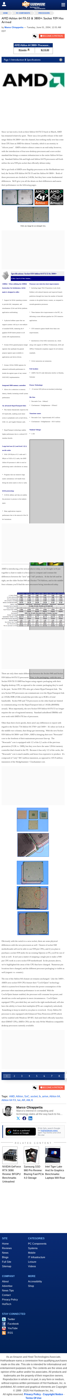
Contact (6, 1295)
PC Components (23, 13)
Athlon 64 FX (9, 1100)
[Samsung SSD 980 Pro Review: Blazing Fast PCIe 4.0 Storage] (31, 1155)
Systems (33, 1248)
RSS (10, 1332)
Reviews (7, 1248)
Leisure (32, 1261)
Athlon (19, 1096)
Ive (19, 1100)
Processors (44, 13)
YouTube (13, 1328)
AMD (12, 1096)
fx (40, 1096)
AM (28, 1100)
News (5, 1252)
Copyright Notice (53, 1394)
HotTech (6, 1304)
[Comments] (35, 36)
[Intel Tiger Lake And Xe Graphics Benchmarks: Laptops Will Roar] (52, 1155)
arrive (45, 1096)
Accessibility (35, 1281)
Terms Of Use (33, 1398)
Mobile (32, 1252)
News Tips (8, 1290)
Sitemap (6, 1266)
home (5, 13)
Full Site (6, 1261)
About (5, 1281)
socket (34, 1096)
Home (5, 1243)
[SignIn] (6, 4)
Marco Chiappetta (29, 1107)
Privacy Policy (10, 1299)
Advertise (7, 1286)
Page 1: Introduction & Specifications (22, 59)
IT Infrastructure (36, 1257)
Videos (32, 1266)
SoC (26, 1096)
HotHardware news (49, 1130)
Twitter (11, 1319)
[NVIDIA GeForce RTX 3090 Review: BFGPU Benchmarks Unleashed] (9, 1155)
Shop (31, 1286)
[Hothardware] (33, 5)
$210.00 (45, 50)
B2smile (23, 50)
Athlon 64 (54, 1096)
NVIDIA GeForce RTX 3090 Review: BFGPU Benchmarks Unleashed (11, 1174)
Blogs (5, 1257)
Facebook (13, 1323)
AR (23, 1100)
